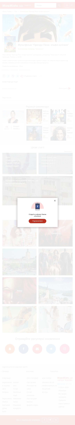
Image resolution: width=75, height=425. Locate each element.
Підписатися (37, 221)
